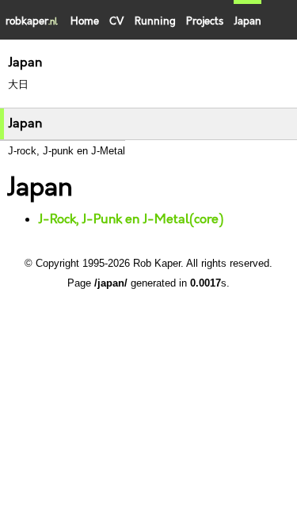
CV (116, 21)
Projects (204, 21)
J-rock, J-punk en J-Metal (66, 151)
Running (155, 21)
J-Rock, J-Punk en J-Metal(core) (130, 219)
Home (84, 21)
